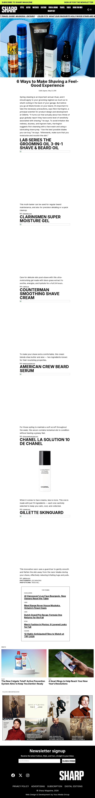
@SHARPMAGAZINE (14, 692)
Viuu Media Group (61, 794)
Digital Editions (73, 786)
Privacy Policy (21, 786)
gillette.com (26, 578)
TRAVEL (62, 7)
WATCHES (35, 7)
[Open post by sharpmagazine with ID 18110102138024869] (14, 706)
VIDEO (69, 7)
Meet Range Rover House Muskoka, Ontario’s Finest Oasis (42, 606)
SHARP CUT (51, 11)
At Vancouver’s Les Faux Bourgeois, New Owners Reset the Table (45, 597)
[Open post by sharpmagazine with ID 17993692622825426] (59, 706)
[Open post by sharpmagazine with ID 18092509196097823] (36, 729)
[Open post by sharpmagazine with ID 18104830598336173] (81, 706)
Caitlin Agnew (43, 90)
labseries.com (27, 213)
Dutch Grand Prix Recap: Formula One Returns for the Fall (43, 616)
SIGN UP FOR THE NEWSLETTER (78, 2)
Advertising (38, 786)
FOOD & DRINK (53, 7)
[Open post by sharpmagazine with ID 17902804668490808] (81, 729)
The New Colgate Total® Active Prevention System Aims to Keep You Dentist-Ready (23, 682)
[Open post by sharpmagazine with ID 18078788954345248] (36, 706)
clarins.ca (26, 286)
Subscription (54, 786)
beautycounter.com (29, 363)
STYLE (22, 7)
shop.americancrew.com (30, 436)
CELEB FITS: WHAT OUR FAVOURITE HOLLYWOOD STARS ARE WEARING (53, 16)
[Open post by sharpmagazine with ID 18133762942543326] (59, 729)
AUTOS (28, 7)
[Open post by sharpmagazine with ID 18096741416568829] (14, 729)
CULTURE (43, 7)
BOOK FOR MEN (77, 7)
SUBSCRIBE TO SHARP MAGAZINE (17, 2)
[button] (90, 9)
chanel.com (26, 509)
